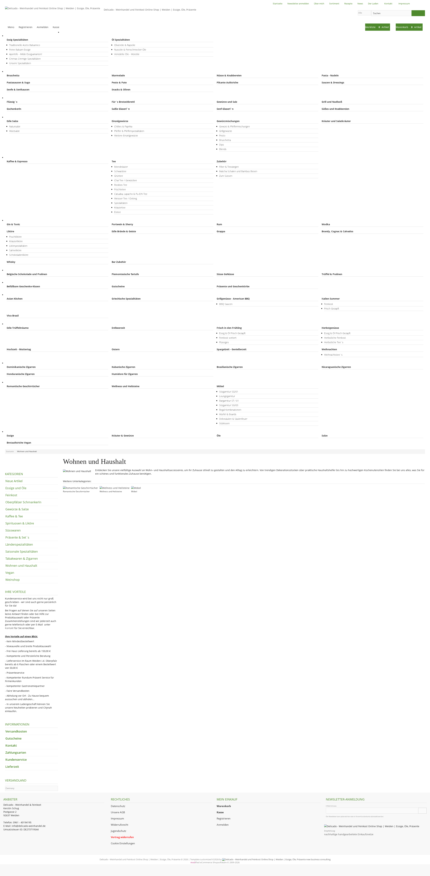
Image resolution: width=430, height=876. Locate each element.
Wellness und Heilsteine (125, 386)
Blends (222, 149)
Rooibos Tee (120, 184)
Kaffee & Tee (15, 157)
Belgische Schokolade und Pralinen (27, 274)
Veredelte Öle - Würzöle (126, 54)
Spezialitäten (120, 203)
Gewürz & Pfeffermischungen (234, 126)
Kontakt (9, 628)
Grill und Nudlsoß (332, 101)
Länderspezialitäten (19, 294)
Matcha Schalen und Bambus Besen (238, 171)
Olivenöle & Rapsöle (124, 45)
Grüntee (118, 175)
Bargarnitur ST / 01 (229, 400)
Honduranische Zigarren (21, 374)
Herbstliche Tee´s (333, 342)
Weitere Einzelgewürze (126, 135)
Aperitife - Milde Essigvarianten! (25, 54)
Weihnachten (329, 349)
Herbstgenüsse (330, 327)
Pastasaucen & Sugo (18, 82)
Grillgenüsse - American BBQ (233, 298)
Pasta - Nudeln (330, 75)
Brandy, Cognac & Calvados (337, 231)
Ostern (116, 349)
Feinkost (13, 71)
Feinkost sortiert (227, 337)
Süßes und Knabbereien (335, 108)
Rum (219, 224)
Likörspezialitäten (18, 245)
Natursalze (14, 126)
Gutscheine (118, 286)
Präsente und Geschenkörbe (233, 286)
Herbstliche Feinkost (335, 337)
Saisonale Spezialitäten (21, 324)
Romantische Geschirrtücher (23, 386)
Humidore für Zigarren (125, 374)
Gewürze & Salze (17, 117)
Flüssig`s (12, 101)
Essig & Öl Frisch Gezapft (232, 333)
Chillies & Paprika (123, 126)
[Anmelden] (422, 810)
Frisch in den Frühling (229, 327)
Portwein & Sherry (122, 224)
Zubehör (221, 161)
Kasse (56, 27)
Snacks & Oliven (121, 89)
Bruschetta (13, 75)
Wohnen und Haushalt (21, 382)
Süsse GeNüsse (225, 274)
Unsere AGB (118, 812)
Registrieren (223, 818)
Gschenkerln (14, 108)
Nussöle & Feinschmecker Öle (130, 49)
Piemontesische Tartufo (125, 274)
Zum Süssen (225, 175)
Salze (325, 435)
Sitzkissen (224, 423)
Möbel (220, 386)
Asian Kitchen (15, 298)
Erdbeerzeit (118, 327)
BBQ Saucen (225, 304)
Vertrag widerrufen (122, 837)
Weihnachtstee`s (333, 354)
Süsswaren (14, 270)
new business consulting (318, 859)
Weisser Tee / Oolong (125, 198)
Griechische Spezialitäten (126, 298)
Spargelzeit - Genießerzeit (231, 349)
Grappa (221, 231)
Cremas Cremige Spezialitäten (25, 58)
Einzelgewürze (120, 121)
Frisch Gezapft (331, 308)
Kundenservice (16, 760)
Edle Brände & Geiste (124, 231)
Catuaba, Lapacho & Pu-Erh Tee (130, 194)
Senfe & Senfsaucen (18, 89)
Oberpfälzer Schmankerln (22, 98)
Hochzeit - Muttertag (19, 349)
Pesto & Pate (119, 82)
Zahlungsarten (15, 752)
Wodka (326, 224)
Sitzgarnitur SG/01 (228, 391)
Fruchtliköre (15, 236)
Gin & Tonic (13, 224)
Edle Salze (12, 121)
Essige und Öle (16, 35)
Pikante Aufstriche (227, 82)
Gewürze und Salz (227, 101)
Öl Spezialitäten (121, 39)
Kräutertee (119, 207)
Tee (114, 161)
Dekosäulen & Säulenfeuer (233, 418)
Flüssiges (224, 342)
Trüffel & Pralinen (332, 274)
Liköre (10, 231)
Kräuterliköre (16, 241)
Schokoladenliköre (18, 254)
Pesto (222, 135)
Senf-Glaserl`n (225, 108)
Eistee (117, 212)
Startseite (69, 32)
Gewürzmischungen (228, 121)
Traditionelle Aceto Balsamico (24, 45)
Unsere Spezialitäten (20, 63)
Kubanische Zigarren (123, 367)
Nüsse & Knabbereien (229, 75)
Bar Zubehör (119, 261)
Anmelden (223, 824)
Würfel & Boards (227, 414)
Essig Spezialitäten (17, 39)
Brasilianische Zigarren (230, 367)
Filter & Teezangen (229, 166)
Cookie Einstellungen (123, 843)
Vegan (11, 431)
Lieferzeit (12, 767)
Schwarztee (120, 171)
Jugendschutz (118, 831)
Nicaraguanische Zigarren (336, 367)
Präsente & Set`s (17, 282)
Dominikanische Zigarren (21, 367)
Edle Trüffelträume (18, 327)
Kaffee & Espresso (17, 161)
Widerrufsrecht (119, 824)
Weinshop (12, 580)
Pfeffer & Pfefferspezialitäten (129, 131)
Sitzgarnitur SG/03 (228, 405)
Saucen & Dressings (333, 82)
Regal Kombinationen (230, 409)
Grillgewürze (225, 131)
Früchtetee (120, 189)
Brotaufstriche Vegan (19, 442)
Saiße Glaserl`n (121, 108)
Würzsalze (14, 131)
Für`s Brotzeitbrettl (123, 101)
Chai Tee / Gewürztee (125, 180)
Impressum (117, 818)
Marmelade (118, 75)
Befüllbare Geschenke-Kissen (23, 286)
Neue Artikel (14, 481)
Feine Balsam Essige (20, 49)
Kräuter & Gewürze (123, 435)
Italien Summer (331, 298)
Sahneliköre (15, 250)
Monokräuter (121, 166)
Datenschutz (118, 806)
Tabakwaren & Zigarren (21, 363)
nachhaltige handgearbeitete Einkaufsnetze (348, 834)
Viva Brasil (13, 315)
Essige (10, 435)
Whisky (11, 261)
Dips (221, 144)
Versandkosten (16, 731)
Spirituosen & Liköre (19, 220)
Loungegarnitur (227, 396)
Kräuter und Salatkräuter (336, 121)
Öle (219, 435)
